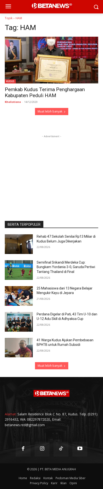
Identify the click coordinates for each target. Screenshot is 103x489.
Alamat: (11, 414)
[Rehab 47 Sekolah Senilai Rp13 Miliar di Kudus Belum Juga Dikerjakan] (19, 244)
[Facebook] (23, 449)
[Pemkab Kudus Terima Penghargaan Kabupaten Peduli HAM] (51, 60)
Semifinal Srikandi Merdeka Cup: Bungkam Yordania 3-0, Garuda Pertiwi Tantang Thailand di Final (66, 267)
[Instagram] (42, 449)
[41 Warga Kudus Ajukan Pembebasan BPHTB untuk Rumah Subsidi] (19, 348)
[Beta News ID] (51, 393)
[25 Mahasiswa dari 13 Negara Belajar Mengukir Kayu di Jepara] (19, 296)
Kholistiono (13, 102)
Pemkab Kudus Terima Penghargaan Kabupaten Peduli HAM (45, 92)
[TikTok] (61, 449)
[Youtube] (80, 449)
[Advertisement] (51, 169)
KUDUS (10, 81)
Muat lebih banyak (50, 111)
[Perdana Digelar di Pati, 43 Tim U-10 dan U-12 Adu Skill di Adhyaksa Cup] (19, 322)
